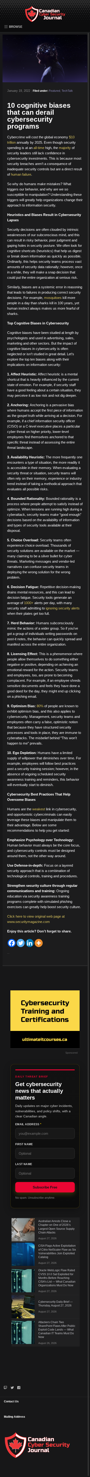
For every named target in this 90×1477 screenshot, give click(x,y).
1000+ (28, 603)
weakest (38, 809)
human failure (21, 174)
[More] (39, 943)
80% (40, 706)
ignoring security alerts (63, 608)
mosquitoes (53, 298)
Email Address (28, 1124)
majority (65, 148)
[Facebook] (12, 943)
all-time (38, 148)
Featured (54, 90)
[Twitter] (21, 943)
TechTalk (67, 90)
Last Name (23, 1164)
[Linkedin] (30, 943)
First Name (24, 1144)
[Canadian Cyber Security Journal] (45, 17)
